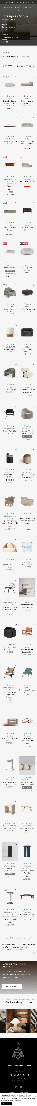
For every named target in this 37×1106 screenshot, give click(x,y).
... (22, 938)
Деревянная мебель (10, 56)
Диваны (4, 25)
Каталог (19, 1066)
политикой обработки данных (21, 1097)
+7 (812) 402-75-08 (18, 1075)
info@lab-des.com (18, 1071)
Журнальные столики (10, 37)
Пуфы (4, 32)
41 (24, 938)
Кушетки (5, 35)
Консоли (5, 40)
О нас (8, 1066)
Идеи (29, 1066)
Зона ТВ (5, 42)
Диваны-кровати (8, 27)
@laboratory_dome (18, 1002)
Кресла (4, 30)
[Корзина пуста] (33, 2)
